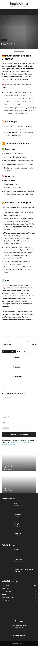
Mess (15, 503)
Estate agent (6, 345)
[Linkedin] (18, 332)
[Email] (23, 332)
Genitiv (16, 550)
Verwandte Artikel (9, 352)
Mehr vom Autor (22, 352)
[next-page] (6, 386)
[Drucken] (27, 332)
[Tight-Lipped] (7, 562)
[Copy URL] (32, 332)
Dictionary (9, 17)
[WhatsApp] (13, 332)
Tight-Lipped (18, 559)
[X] (9, 332)
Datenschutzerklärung (19, 626)
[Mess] (7, 505)
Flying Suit (17, 367)
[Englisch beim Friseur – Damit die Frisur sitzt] (7, 571)
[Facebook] (4, 332)
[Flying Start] (7, 379)
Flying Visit (17, 357)
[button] (3, 12)
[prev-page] (3, 386)
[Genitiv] (7, 552)
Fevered (33, 345)
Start (2, 17)
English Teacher (8, 469)
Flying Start (17, 377)
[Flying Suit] (7, 369)
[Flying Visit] (7, 359)
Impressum (19, 628)
